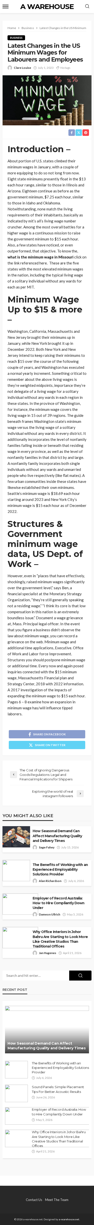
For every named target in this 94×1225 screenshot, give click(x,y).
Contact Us (34, 1200)
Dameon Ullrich (49, 914)
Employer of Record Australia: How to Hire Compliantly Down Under (58, 903)
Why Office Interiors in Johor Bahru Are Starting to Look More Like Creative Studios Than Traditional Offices (60, 939)
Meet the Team (56, 1200)
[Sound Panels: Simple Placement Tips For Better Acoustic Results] (16, 1093)
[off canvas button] (6, 6)
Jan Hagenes (47, 953)
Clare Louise (22, 68)
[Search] (87, 6)
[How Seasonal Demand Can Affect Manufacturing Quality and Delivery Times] (47, 1029)
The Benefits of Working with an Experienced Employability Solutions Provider (60, 869)
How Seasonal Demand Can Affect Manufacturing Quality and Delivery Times (57, 835)
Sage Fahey (46, 847)
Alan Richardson (50, 881)
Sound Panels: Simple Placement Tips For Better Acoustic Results (58, 1089)
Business (16, 37)
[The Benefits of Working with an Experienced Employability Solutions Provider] (16, 1069)
